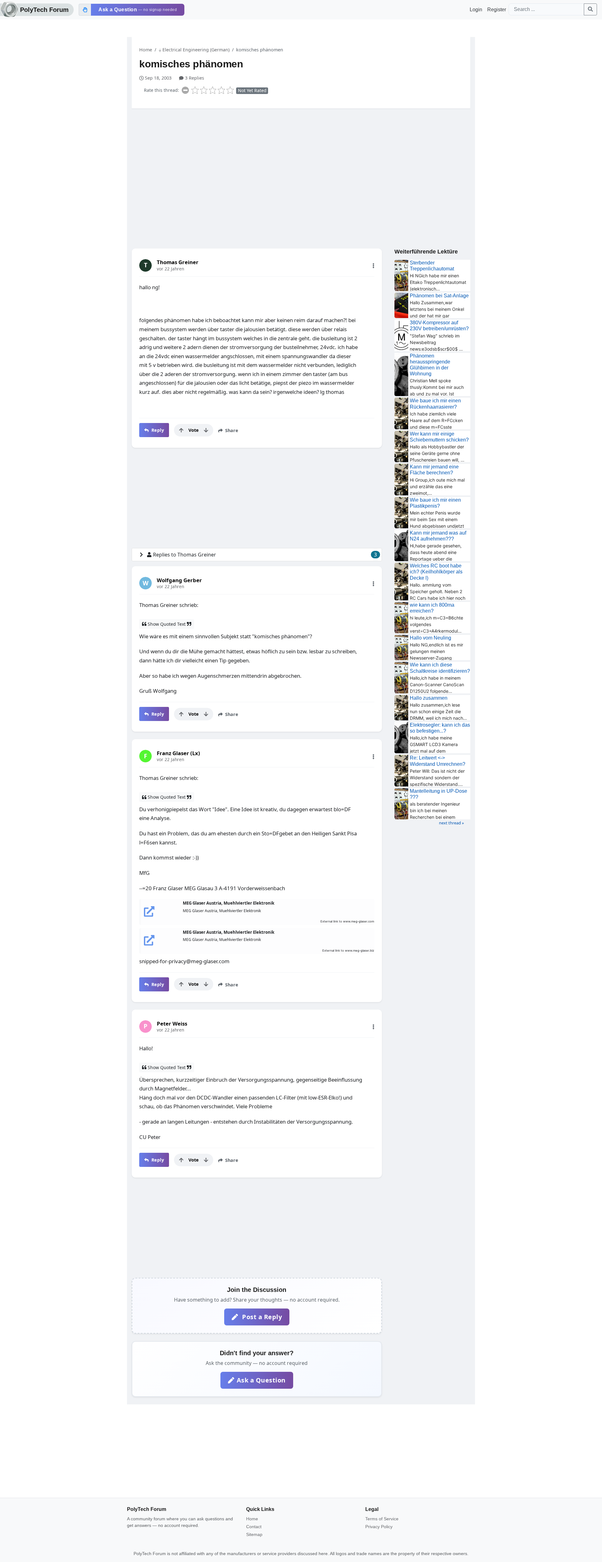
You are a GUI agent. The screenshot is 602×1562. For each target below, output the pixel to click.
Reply (157, 430)
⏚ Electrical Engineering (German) (194, 50)
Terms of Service (382, 1518)
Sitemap (254, 1534)
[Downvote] (206, 430)
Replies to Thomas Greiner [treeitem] (265, 554)
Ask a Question (261, 1380)
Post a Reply (261, 1317)
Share (231, 430)
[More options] (373, 265)
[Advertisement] (301, 162)
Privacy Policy (379, 1526)
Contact (253, 1526)
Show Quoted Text (166, 624)
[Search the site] (590, 9)
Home (145, 50)
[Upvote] (181, 430)
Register (496, 9)
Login (476, 9)
